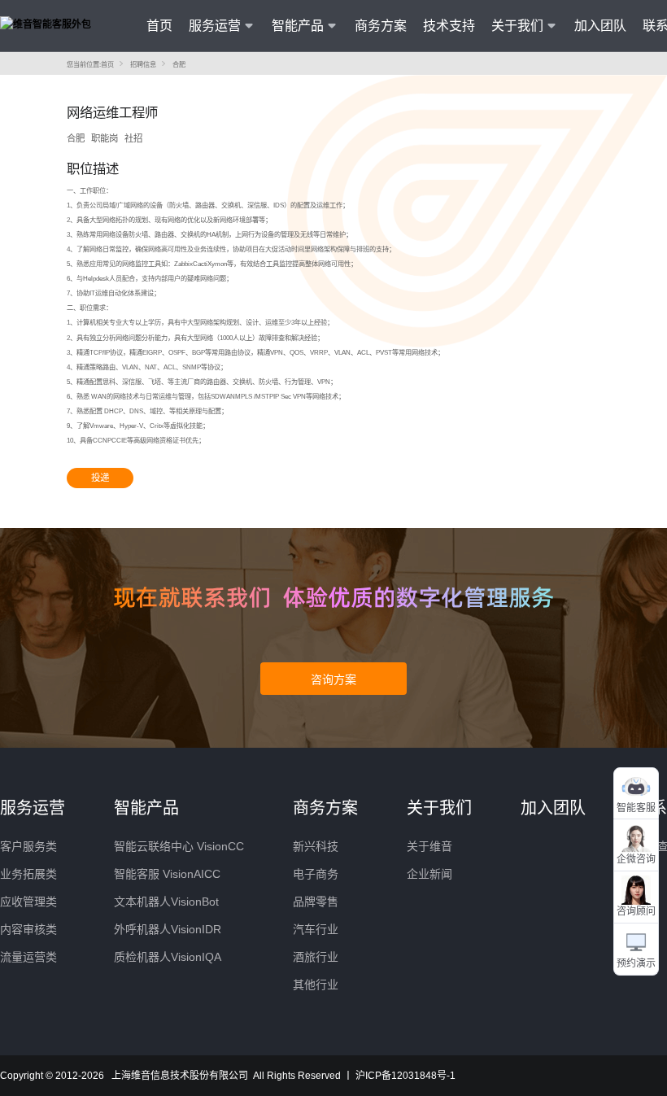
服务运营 (32, 808)
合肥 (178, 64)
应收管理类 (28, 901)
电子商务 (315, 873)
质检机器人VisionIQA (167, 956)
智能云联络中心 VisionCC (179, 846)
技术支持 (449, 26)
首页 (159, 26)
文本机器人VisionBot (166, 901)
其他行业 (315, 984)
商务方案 (381, 26)
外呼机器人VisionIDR (167, 929)
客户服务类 (28, 846)
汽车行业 (315, 929)
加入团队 (600, 26)
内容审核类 (28, 929)
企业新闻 (429, 873)
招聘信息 (143, 64)
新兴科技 (315, 846)
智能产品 (146, 808)
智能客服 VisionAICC (167, 873)
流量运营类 (28, 956)
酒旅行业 (315, 956)
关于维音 (429, 846)
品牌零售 (315, 901)
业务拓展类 (28, 873)
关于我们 (439, 808)
